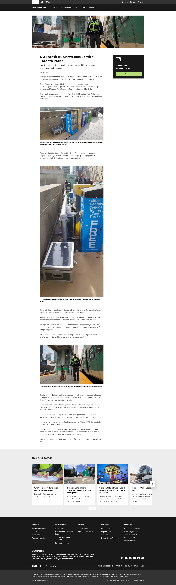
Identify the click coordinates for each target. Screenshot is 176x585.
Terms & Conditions (106, 566)
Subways (104, 535)
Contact (128, 566)
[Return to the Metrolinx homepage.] (39, 7)
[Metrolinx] (38, 551)
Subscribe (128, 74)
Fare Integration (130, 532)
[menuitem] (52, 7)
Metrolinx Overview (39, 528)
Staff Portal (139, 566)
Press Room (36, 535)
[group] (52, 7)
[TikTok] (142, 558)
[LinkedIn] (138, 558)
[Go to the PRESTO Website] (53, 2)
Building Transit (130, 541)
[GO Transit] (35, 566)
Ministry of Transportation (63, 559)
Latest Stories (83, 528)
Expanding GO (106, 528)
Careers (35, 532)
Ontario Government (58, 554)
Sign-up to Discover (85, 532)
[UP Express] (44, 566)
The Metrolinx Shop (39, 538)
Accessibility (59, 528)
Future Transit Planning (110, 538)
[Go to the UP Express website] (48, 2)
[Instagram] (134, 558)
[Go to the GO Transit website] (42, 2)
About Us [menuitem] (53, 7)
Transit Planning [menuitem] (87, 7)
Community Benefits (132, 528)
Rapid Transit (106, 532)
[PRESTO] (54, 566)
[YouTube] (126, 558)
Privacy (119, 566)
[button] (41, 2)
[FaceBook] (122, 558)
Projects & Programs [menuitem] (69, 7)
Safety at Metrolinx (62, 543)
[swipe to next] (152, 484)
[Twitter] (130, 558)
